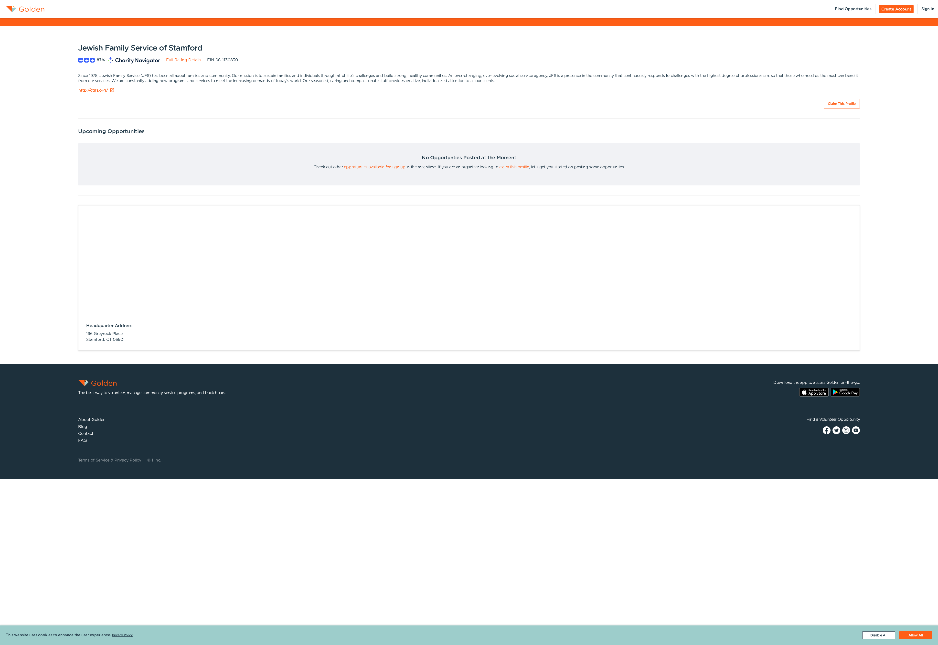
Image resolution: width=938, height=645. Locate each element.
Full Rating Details (183, 60)
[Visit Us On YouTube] (856, 430)
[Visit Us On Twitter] (836, 430)
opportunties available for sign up (374, 167)
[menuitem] (22, 9)
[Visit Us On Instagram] (846, 430)
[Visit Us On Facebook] (827, 430)
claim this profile (514, 167)
